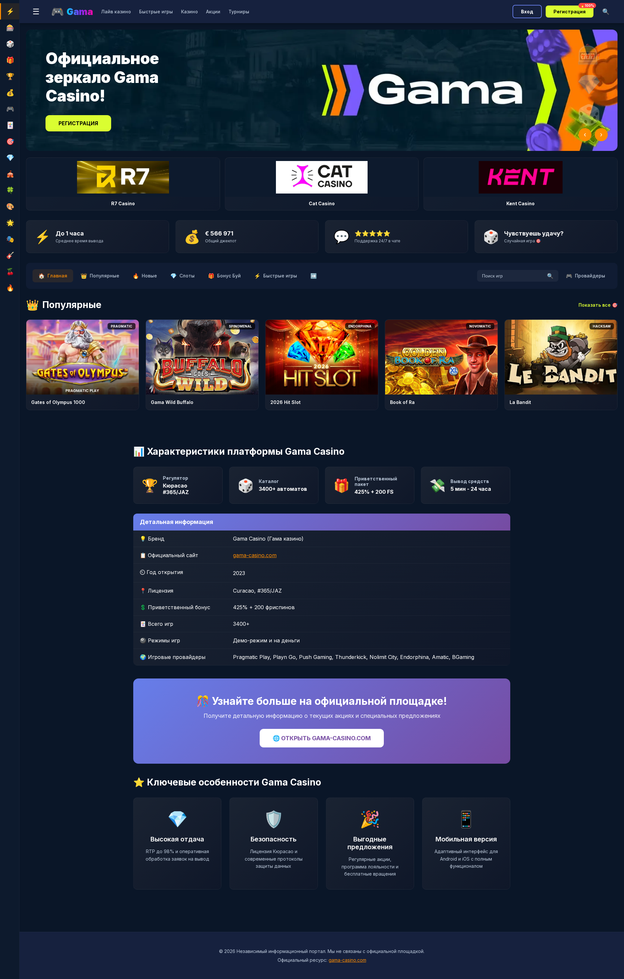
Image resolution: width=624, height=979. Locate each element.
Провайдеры (585, 276)
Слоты (182, 276)
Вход (527, 11)
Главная (52, 276)
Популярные (100, 276)
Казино (189, 11)
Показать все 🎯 (598, 305)
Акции (213, 11)
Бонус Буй (224, 276)
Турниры (238, 11)
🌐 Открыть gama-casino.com (322, 738)
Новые (145, 276)
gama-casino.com (255, 555)
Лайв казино (116, 11)
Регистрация (573, 10)
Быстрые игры (156, 11)
